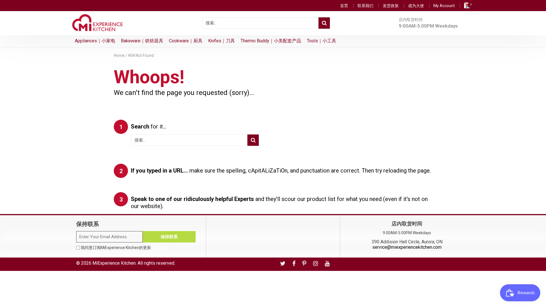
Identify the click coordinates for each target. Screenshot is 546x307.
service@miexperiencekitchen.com (407, 247)
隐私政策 (160, 247)
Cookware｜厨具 (185, 40)
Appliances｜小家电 (95, 40)
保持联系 (169, 236)
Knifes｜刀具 (221, 40)
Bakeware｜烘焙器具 (142, 40)
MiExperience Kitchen (114, 263)
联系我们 (365, 5)
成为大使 (416, 5)
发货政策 (391, 5)
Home (119, 55)
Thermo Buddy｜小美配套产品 (271, 40)
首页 (344, 5)
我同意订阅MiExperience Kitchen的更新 (124, 247)
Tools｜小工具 (321, 40)
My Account (444, 5)
